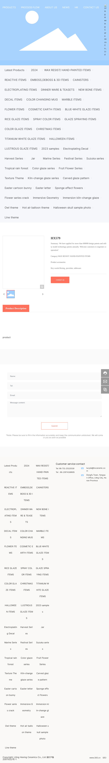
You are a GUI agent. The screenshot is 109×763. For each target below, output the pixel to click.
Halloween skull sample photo (72, 207)
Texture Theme (14, 178)
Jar (33, 158)
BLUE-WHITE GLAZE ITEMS (82, 109)
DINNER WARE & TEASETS (57, 89)
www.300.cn (94, 757)
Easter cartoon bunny (18, 188)
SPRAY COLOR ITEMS (46, 119)
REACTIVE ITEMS (15, 80)
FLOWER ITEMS (14, 109)
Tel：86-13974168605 (65, 472)
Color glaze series (43, 168)
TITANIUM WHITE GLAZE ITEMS (25, 138)
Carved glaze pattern (76, 178)
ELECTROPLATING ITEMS (21, 89)
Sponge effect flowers (69, 188)
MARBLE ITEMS (71, 99)
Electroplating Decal (75, 148)
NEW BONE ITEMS (90, 89)
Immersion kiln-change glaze (81, 197)
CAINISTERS (81, 80)
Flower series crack (17, 197)
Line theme (12, 217)
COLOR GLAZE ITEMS (18, 129)
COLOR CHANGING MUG (42, 99)
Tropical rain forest (16, 168)
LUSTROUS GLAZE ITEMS (21, 148)
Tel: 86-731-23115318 (65, 468)
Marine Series (51, 158)
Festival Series (73, 158)
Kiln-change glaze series (43, 178)
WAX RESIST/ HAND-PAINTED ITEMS (67, 70)
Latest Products (14, 70)
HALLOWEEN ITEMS (61, 138)
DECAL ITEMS (13, 99)
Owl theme (11, 207)
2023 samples (50, 148)
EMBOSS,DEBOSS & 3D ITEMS (49, 80)
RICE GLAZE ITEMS (17, 119)
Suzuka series (95, 158)
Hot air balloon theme (35, 207)
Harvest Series (14, 158)
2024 (34, 70)
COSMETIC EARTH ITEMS (44, 109)
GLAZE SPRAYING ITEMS (80, 119)
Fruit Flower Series (70, 168)
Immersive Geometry (46, 197)
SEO (104, 757)
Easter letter (43, 188)
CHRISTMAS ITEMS (48, 129)
